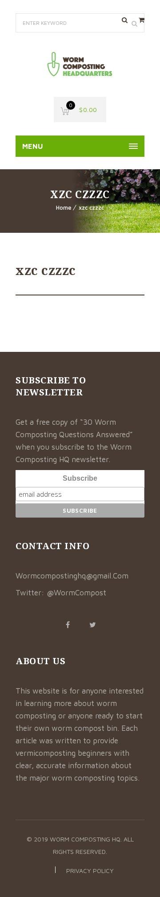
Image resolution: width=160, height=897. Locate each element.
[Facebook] (68, 625)
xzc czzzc (91, 207)
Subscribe (80, 478)
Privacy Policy (90, 870)
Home (64, 207)
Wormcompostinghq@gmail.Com (72, 575)
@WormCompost (76, 592)
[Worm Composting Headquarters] (80, 64)
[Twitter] (92, 625)
